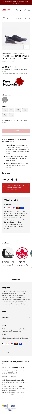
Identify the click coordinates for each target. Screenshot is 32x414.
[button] (25, 10)
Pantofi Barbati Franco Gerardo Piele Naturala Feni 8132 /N (16, 19)
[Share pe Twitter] (8, 179)
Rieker (22, 262)
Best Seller (8, 262)
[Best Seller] (8, 253)
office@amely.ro (15, 331)
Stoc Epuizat (16, 130)
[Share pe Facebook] (12, 179)
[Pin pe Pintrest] (16, 179)
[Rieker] (22, 253)
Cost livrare (11, 73)
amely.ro (4, 53)
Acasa (3, 17)
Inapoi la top (16, 279)
